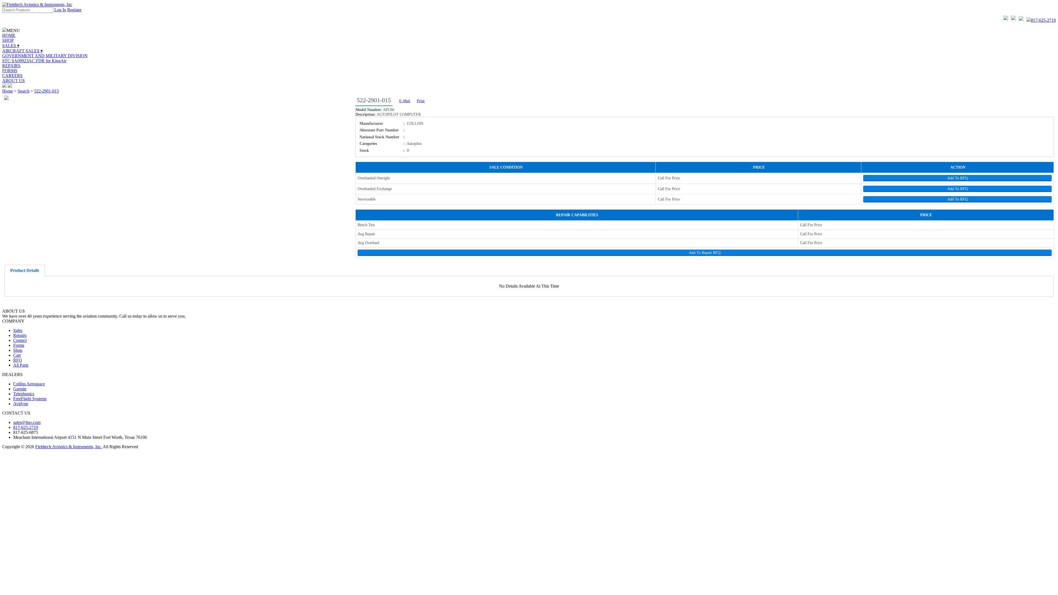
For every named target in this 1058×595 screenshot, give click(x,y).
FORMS (9, 70)
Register (74, 9)
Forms (18, 345)
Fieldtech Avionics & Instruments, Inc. (68, 446)
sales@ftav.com (27, 422)
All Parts (20, 365)
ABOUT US (13, 80)
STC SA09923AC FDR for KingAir (34, 60)
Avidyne (20, 403)
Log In (60, 9)
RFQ (17, 360)
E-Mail (404, 101)
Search (23, 91)
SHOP (8, 40)
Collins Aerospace (29, 384)
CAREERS (12, 75)
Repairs (19, 335)
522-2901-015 (46, 91)
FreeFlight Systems (30, 398)
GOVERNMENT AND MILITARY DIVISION (45, 55)
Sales (17, 330)
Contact (20, 340)
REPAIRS (11, 65)
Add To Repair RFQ (705, 252)
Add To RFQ (957, 178)
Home (7, 91)
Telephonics (23, 393)
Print (421, 101)
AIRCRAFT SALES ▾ (22, 50)
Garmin (19, 388)
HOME (8, 35)
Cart (17, 355)
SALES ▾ (10, 45)
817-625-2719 (1043, 20)
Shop (17, 350)
